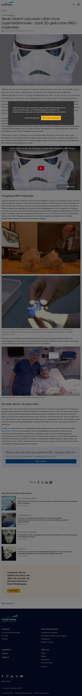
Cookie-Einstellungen (32, 118)
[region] (41, 113)
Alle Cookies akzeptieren (51, 118)
